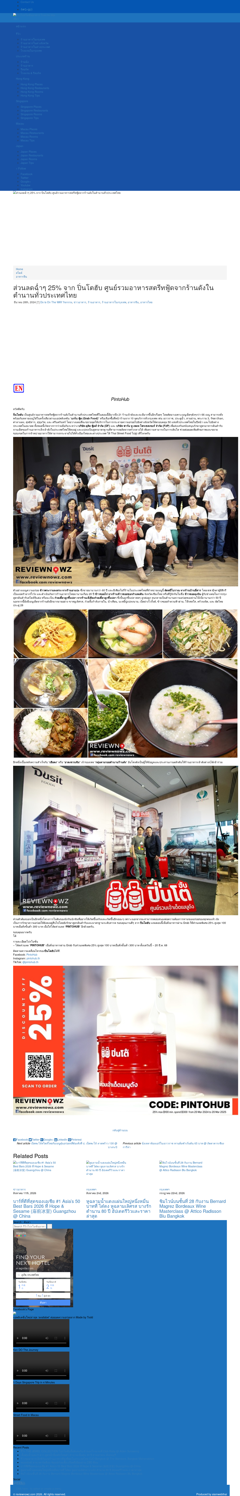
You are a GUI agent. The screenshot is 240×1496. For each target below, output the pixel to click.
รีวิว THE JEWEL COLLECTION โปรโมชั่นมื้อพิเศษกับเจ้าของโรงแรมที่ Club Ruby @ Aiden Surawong (80, 1451)
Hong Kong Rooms (32, 92)
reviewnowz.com (25, 1494)
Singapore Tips (30, 118)
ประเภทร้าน (23, 56)
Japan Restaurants (32, 155)
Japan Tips (27, 163)
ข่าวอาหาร (80, 302)
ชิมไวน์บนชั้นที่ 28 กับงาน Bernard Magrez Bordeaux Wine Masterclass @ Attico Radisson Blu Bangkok (192, 1208)
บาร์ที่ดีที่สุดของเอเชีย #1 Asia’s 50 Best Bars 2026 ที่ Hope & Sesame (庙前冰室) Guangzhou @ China (46, 1208)
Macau (20, 123)
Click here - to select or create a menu (38, 1488)
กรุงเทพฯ (91, 1189)
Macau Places (29, 129)
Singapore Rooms (31, 114)
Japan (19, 146)
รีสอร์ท (24, 69)
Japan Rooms (29, 159)
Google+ (26, 181)
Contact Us (27, 2)
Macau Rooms (29, 136)
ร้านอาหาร (27, 65)
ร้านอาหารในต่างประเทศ (35, 47)
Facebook (26, 174)
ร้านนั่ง (25, 62)
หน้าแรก (21, 26)
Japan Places (29, 151)
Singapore (22, 101)
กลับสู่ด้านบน (120, 1130)
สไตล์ (19, 273)
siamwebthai (219, 1494)
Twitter (24, 178)
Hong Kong (22, 78)
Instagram (27, 189)
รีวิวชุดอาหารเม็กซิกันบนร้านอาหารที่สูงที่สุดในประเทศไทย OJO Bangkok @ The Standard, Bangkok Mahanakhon (87, 1458)
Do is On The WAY (51, 302)
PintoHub (31, 954)
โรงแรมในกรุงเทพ (31, 50)
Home (19, 269)
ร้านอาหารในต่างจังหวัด (35, 43)
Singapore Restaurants (34, 110)
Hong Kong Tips (30, 95)
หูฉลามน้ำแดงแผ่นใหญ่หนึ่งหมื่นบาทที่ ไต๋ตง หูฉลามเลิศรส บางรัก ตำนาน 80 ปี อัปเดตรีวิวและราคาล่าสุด (118, 1208)
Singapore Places (31, 106)
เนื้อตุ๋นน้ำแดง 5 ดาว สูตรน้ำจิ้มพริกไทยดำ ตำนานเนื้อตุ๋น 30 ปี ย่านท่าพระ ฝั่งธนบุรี (68, 1455)
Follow (21, 168)
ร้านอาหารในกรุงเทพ (33, 39)
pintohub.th (33, 958)
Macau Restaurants (32, 133)
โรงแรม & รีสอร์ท (31, 73)
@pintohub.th (30, 962)
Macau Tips (27, 140)
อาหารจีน (21, 276)
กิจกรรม (67, 302)
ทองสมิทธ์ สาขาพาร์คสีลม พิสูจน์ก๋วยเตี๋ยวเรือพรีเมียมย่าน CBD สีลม (59, 1462)
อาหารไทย (146, 302)
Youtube (25, 185)
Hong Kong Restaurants (35, 88)
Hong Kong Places (32, 84)
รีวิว (18, 34)
